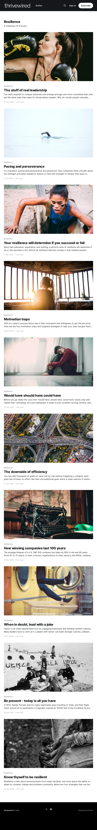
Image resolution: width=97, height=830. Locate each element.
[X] (46, 809)
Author (39, 5)
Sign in (72, 5)
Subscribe (86, 5)
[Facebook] (51, 809)
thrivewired (8, 810)
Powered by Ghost (85, 810)
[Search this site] (65, 6)
